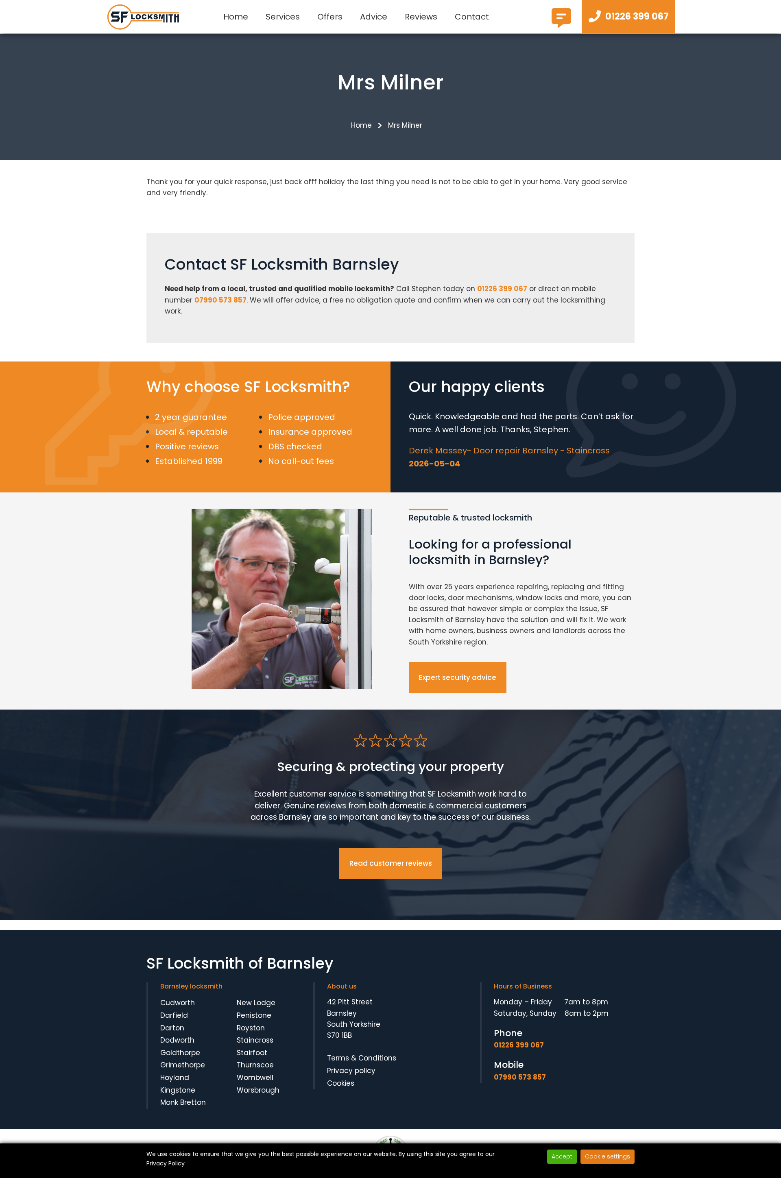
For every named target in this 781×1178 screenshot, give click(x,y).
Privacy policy (351, 1071)
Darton (172, 1028)
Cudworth (177, 1003)
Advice (373, 16)
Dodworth (177, 1040)
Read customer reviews (390, 863)
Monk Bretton (183, 1102)
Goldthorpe (180, 1053)
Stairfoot (252, 1053)
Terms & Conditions (361, 1058)
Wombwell (255, 1077)
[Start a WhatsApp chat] (561, 24)
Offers (330, 16)
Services (283, 16)
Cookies (340, 1083)
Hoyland (174, 1077)
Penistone (254, 1015)
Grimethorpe (182, 1065)
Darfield (174, 1015)
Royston (251, 1028)
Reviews (421, 16)
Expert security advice (457, 677)
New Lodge (256, 1003)
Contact (472, 16)
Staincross (255, 1040)
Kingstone (177, 1090)
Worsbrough (258, 1090)
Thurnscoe (255, 1065)
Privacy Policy (165, 1163)
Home (235, 16)
